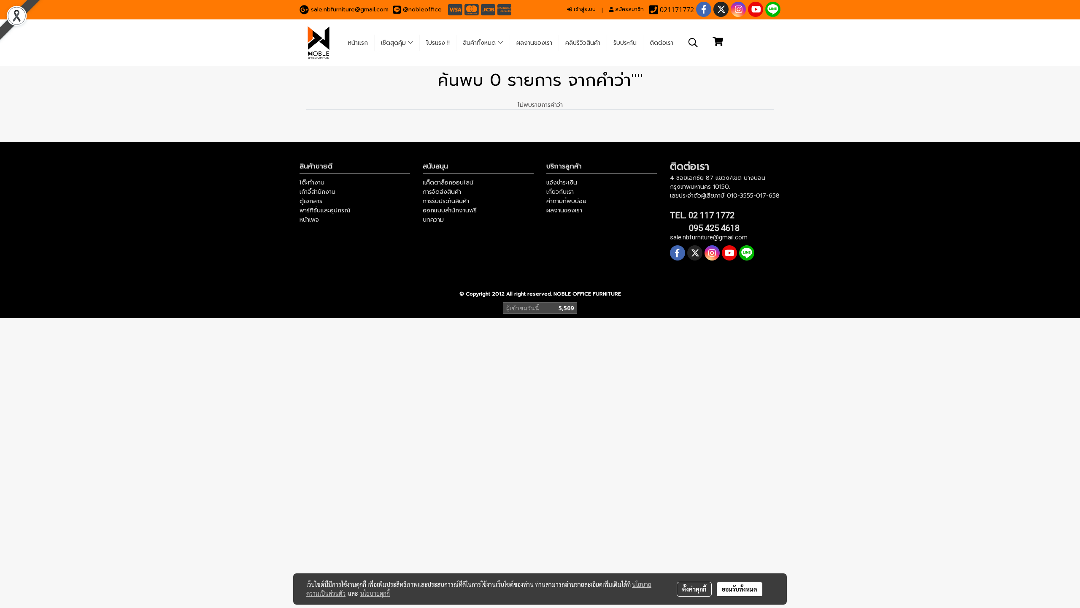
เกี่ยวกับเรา (560, 191)
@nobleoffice (422, 9)
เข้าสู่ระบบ (584, 9)
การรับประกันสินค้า (446, 201)
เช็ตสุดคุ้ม (394, 42)
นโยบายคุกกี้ (375, 593)
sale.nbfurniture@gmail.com (350, 9)
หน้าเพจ (309, 219)
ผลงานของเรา (534, 42)
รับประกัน (625, 42)
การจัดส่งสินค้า (442, 191)
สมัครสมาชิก (628, 9)
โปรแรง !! (438, 42)
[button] (693, 43)
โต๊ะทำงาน (312, 182)
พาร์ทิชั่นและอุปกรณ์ (325, 210)
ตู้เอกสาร (311, 201)
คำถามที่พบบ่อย (566, 201)
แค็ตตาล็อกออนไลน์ (448, 182)
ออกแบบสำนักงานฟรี (450, 210)
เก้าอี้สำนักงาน (317, 191)
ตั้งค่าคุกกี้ (694, 589)
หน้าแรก (358, 42)
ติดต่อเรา (661, 42)
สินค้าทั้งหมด (480, 42)
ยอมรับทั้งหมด (739, 589)
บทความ (433, 219)
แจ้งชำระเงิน (561, 182)
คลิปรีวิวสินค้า (582, 42)
